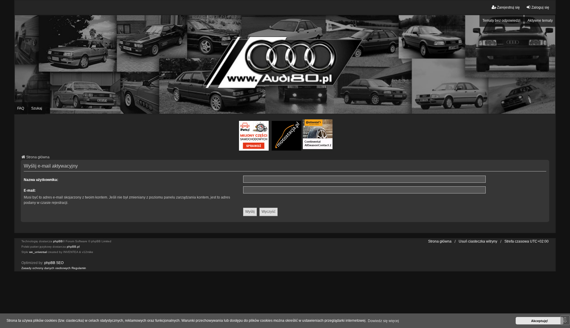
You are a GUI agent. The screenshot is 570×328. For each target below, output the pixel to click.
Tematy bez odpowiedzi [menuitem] (501, 20)
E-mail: (30, 190)
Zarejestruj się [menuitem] (508, 7)
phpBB (58, 241)
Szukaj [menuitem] (36, 108)
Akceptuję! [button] (539, 321)
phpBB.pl (73, 246)
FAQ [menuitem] (20, 108)
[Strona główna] (285, 64)
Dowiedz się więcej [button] (383, 321)
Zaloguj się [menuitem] (540, 7)
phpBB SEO (54, 263)
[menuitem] (46, 268)
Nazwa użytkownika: (41, 180)
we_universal (38, 252)
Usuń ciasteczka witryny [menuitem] (478, 241)
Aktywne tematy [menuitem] (540, 20)
